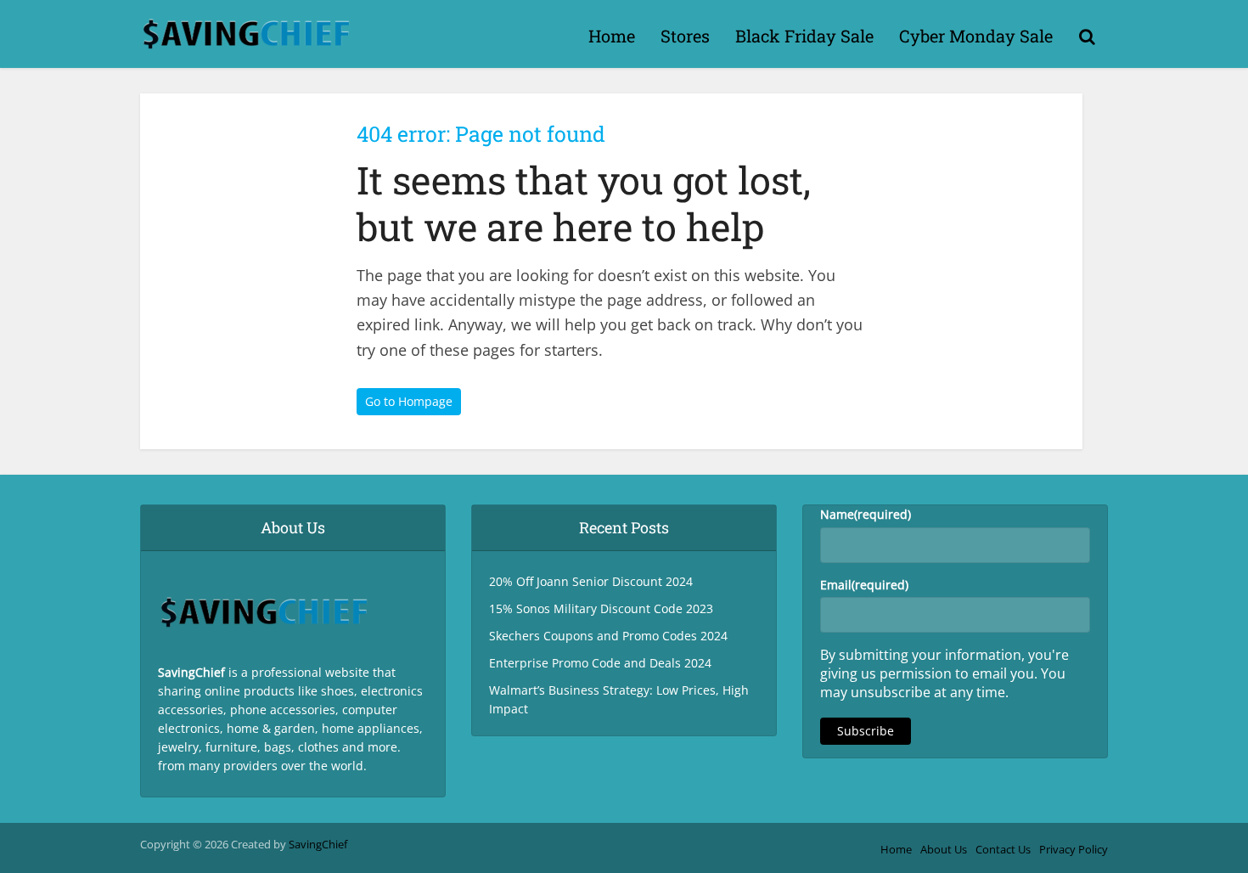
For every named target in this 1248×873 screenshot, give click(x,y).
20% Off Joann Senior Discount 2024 (591, 581)
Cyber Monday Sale (976, 36)
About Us (943, 849)
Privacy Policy (1073, 849)
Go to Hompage (409, 401)
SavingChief (318, 844)
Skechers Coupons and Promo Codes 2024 (608, 636)
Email (864, 585)
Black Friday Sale (804, 36)
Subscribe (865, 731)
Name (865, 514)
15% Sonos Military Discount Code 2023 (601, 608)
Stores (685, 36)
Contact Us (1003, 849)
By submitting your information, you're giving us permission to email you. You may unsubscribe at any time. (944, 673)
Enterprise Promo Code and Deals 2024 (600, 663)
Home (611, 36)
